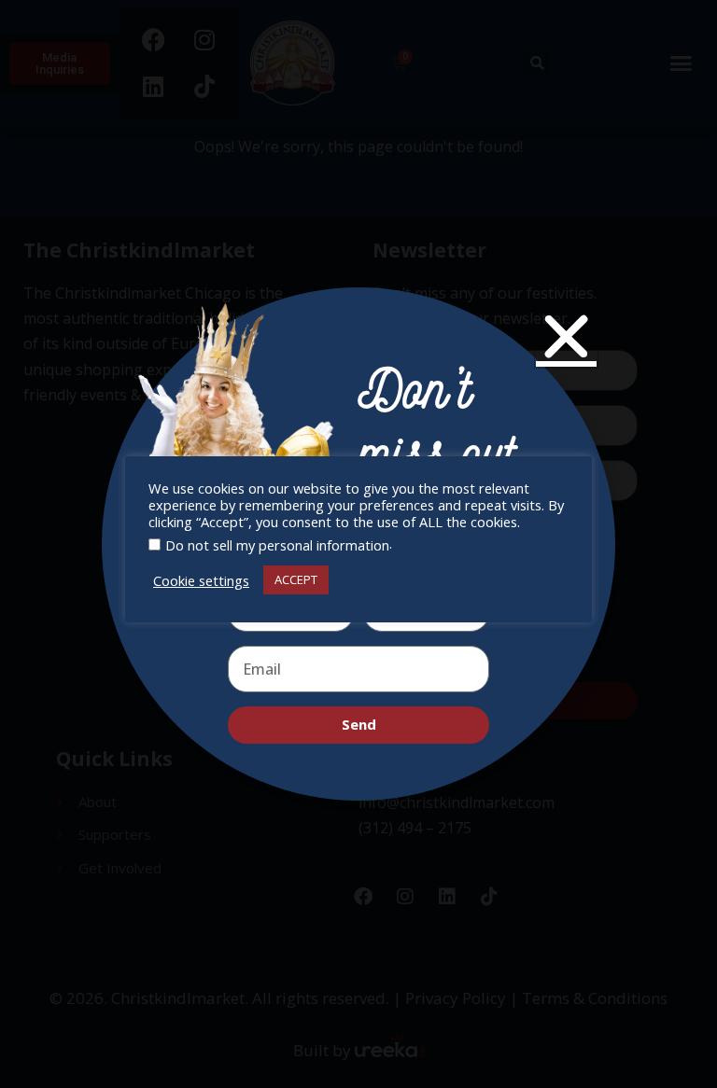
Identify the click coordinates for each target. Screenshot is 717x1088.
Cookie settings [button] (201, 580)
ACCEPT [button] (295, 579)
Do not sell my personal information (277, 545)
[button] (566, 336)
